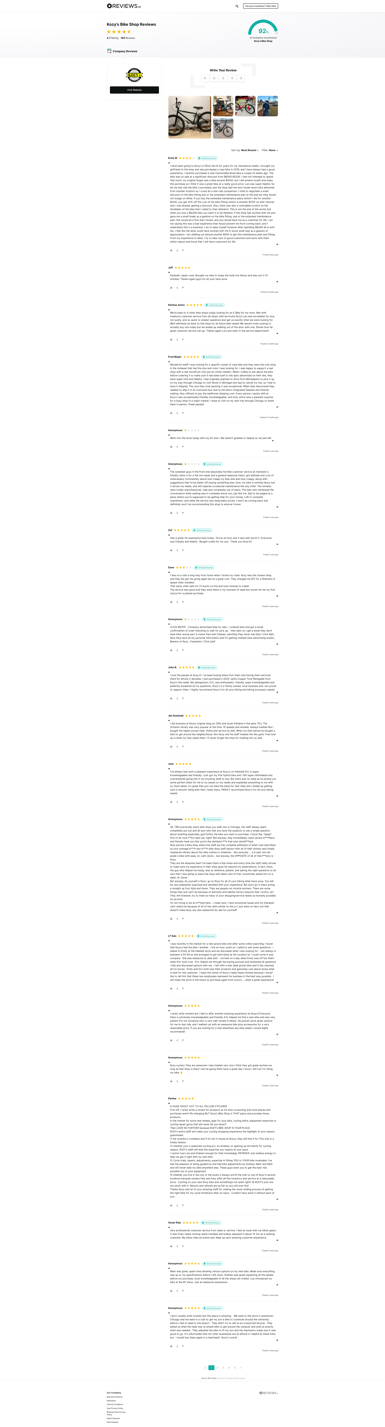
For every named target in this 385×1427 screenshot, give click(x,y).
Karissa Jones (176, 304)
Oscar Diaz (174, 1222)
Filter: (268, 150)
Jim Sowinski (175, 715)
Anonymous (175, 430)
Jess (171, 763)
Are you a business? (260, 6)
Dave (171, 567)
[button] (237, 6)
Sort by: (243, 150)
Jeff (170, 267)
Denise (172, 1098)
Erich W (172, 157)
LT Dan (172, 935)
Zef (170, 530)
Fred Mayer (175, 356)
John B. (172, 667)
